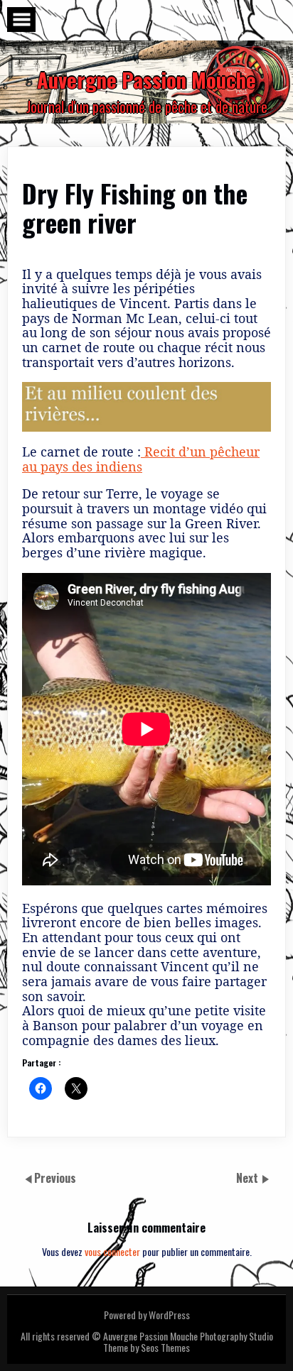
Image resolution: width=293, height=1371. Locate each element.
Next (248, 1177)
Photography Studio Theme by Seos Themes (188, 1341)
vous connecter (112, 1251)
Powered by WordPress (147, 1314)
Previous (55, 1177)
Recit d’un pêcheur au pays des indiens (141, 459)
